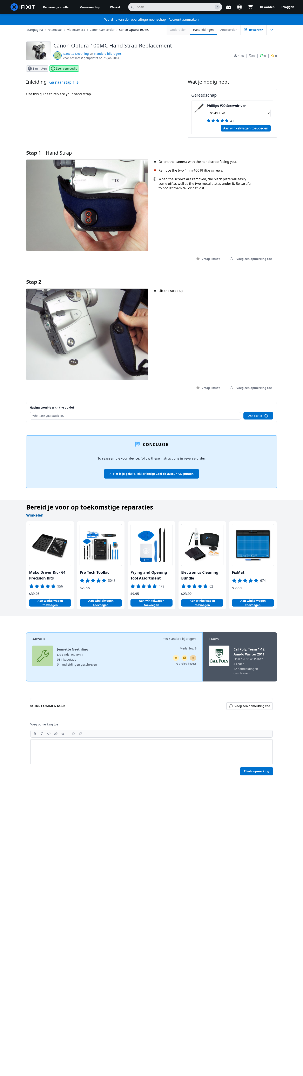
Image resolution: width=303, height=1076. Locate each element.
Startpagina (35, 30)
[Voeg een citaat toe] (63, 734)
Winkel (115, 7)
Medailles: (188, 648)
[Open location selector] (239, 7)
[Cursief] (42, 734)
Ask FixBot (255, 416)
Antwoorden (228, 30)
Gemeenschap (90, 7)
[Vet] (35, 734)
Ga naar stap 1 (62, 82)
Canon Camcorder (102, 30)
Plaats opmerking (256, 771)
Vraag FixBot (211, 259)
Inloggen (287, 7)
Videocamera (76, 30)
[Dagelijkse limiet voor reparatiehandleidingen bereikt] (184, 658)
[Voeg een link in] (56, 734)
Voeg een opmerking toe (250, 276)
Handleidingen (203, 30)
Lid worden (266, 7)
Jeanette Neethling (76, 54)
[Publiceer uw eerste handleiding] (193, 658)
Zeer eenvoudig (67, 68)
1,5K (241, 56)
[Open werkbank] (229, 7)
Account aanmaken (184, 19)
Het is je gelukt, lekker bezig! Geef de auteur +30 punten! (153, 474)
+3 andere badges (186, 663)
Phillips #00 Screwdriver (226, 105)
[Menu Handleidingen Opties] (272, 30)
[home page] (23, 7)
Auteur (38, 638)
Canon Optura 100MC (134, 30)
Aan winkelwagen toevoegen (245, 128)
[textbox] (151, 751)
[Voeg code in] (49, 734)
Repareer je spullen (56, 7)
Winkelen (34, 515)
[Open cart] (250, 7)
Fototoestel (54, 30)
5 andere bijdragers (108, 54)
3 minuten (40, 68)
